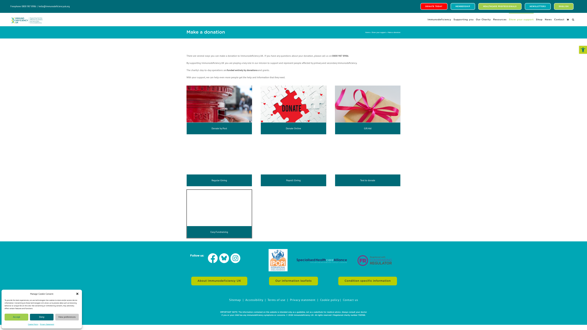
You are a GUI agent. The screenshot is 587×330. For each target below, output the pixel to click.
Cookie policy (329, 300)
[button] (583, 50)
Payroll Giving (293, 180)
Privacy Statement (47, 324)
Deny (41, 317)
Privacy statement (303, 300)
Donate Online (293, 128)
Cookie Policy (33, 324)
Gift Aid (367, 128)
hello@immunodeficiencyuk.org (54, 6)
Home (367, 32)
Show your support (379, 32)
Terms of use (276, 300)
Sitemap (235, 300)
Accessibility (254, 300)
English (564, 6)
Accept (16, 317)
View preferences (67, 317)
